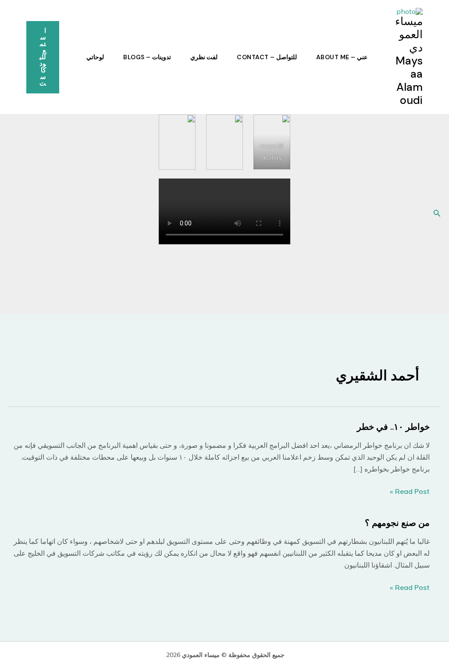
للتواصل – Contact (267, 57)
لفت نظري (204, 57)
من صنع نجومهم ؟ (397, 523)
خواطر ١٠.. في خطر (393, 426)
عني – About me (341, 57)
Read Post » (410, 491)
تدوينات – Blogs (147, 57)
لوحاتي (95, 57)
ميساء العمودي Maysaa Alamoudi (409, 60)
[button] (42, 57)
